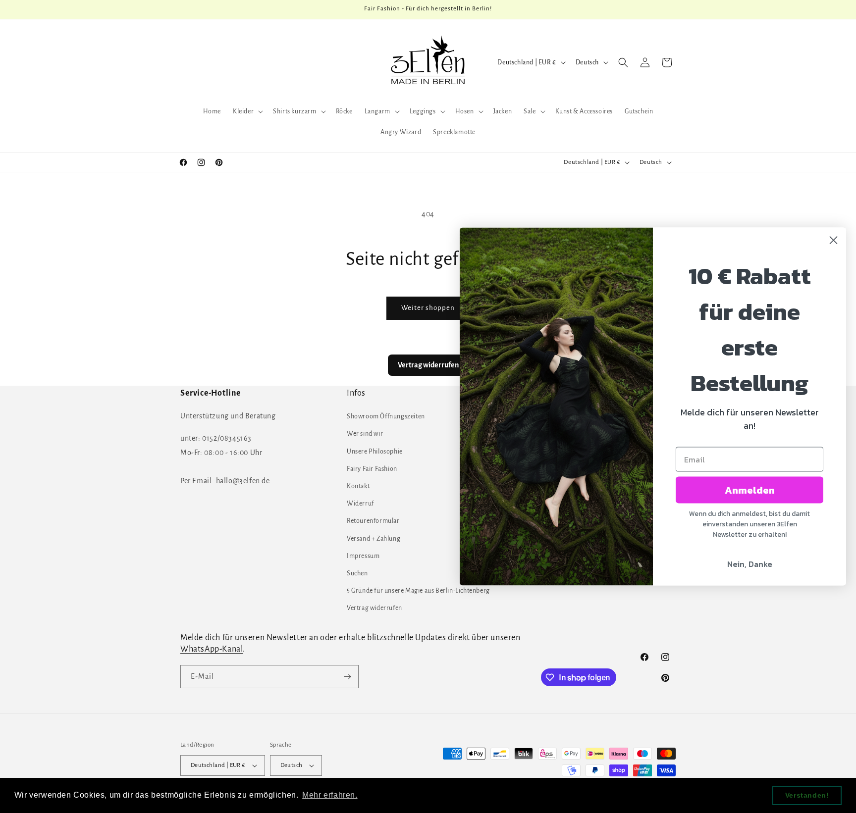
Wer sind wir (365, 433)
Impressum (363, 556)
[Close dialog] (833, 240)
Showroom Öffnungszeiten (386, 416)
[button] (247, 111)
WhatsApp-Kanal (211, 649)
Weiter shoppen (428, 307)
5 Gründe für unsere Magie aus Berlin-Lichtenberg (418, 590)
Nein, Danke (749, 564)
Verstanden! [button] (807, 795)
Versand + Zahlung (373, 538)
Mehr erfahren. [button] (329, 795)
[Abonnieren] (347, 676)
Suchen (357, 573)
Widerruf (360, 503)
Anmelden (750, 490)
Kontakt (358, 486)
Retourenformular (373, 520)
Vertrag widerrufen (374, 608)
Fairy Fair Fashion (372, 468)
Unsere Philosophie (375, 451)
